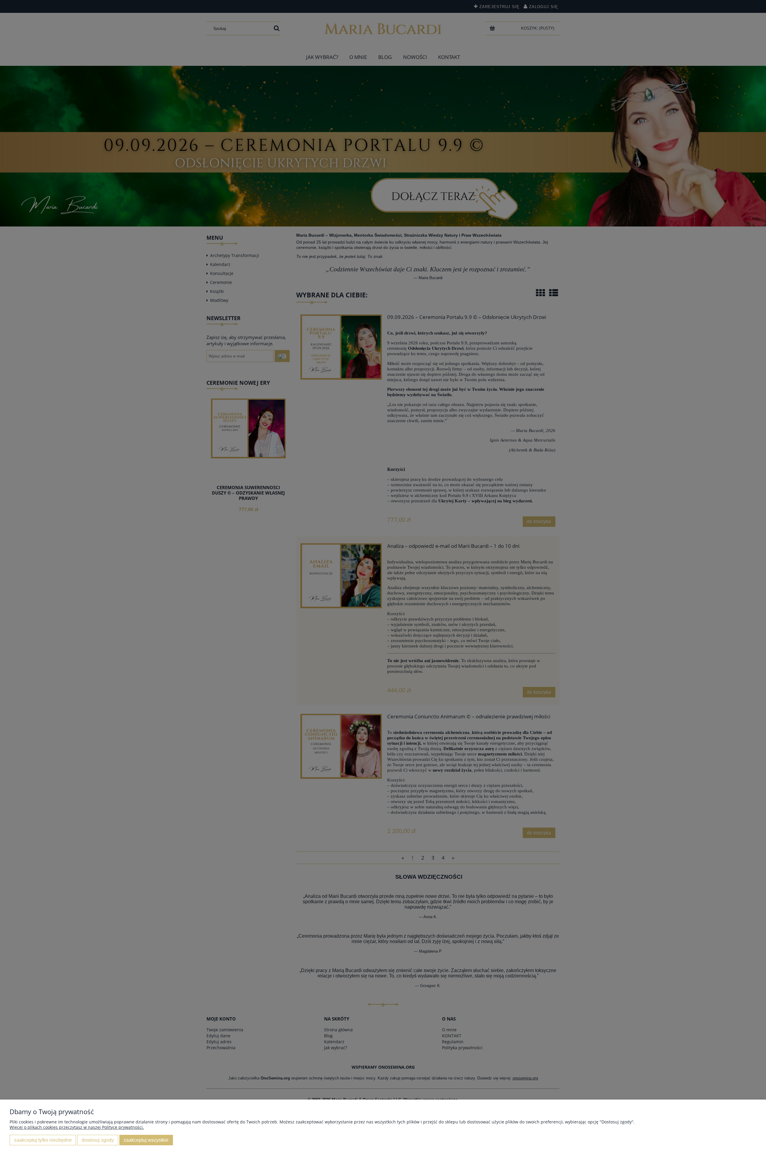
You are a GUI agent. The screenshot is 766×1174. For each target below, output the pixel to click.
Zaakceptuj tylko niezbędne (43, 1140)
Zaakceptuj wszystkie (146, 1140)
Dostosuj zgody (98, 1140)
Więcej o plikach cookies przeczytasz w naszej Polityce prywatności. (77, 1127)
